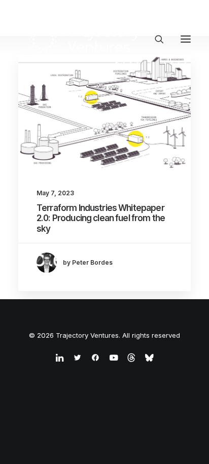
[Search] (155, 39)
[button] (185, 39)
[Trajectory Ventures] (83, 39)
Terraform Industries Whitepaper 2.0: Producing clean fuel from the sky (101, 218)
